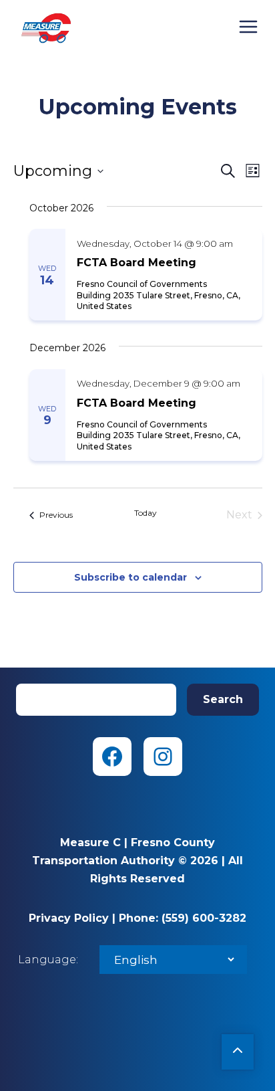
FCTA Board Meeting (136, 262)
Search (223, 699)
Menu (248, 26)
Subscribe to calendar (130, 577)
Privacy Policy (69, 918)
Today (145, 513)
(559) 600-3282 (204, 918)
